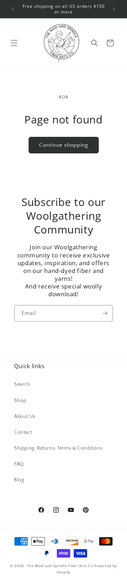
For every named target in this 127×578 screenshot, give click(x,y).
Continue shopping (63, 145)
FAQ (19, 464)
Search (22, 384)
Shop (20, 400)
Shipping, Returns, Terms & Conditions (58, 448)
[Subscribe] (105, 313)
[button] (14, 43)
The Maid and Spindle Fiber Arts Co (60, 566)
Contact (23, 432)
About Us (25, 416)
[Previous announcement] (13, 9)
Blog (19, 480)
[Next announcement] (114, 9)
